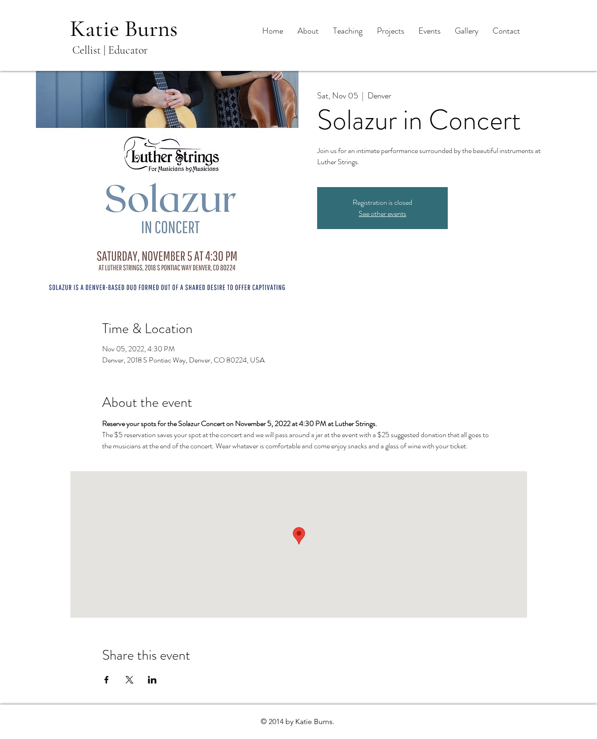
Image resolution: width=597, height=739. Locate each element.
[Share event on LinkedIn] (152, 679)
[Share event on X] (129, 679)
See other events (382, 213)
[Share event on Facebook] (106, 679)
